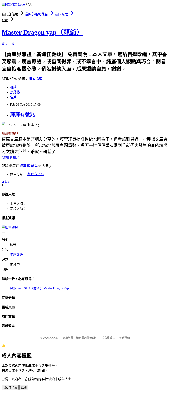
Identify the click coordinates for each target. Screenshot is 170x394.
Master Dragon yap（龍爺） (42, 32)
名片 (13, 97)
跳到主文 (8, 44)
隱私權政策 (108, 337)
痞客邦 (25, 166)
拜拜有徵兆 (22, 114)
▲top (5, 181)
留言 (34, 166)
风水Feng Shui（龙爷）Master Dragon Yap (39, 288)
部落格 (15, 92)
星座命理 (35, 79)
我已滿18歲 (10, 387)
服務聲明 (124, 337)
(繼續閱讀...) (10, 157)
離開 (24, 387)
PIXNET (54, 337)
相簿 (13, 87)
